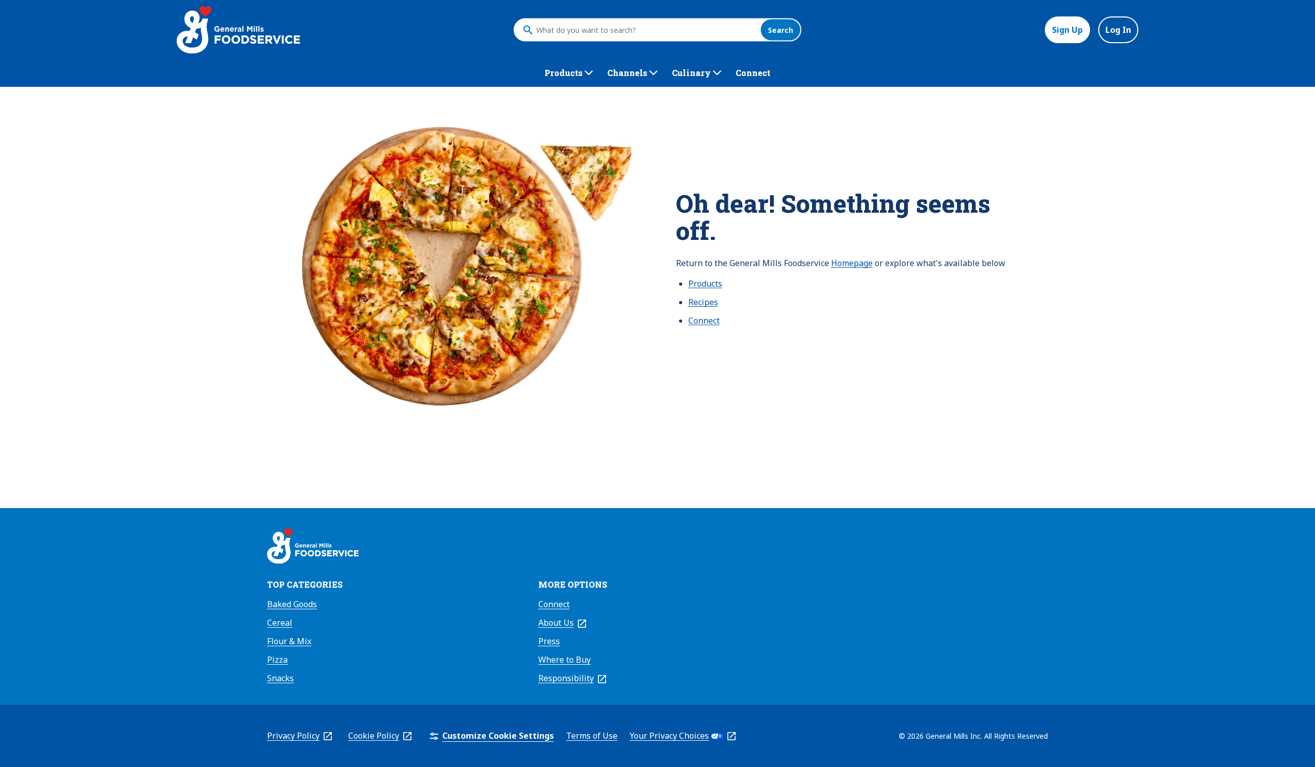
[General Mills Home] (313, 548)
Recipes (703, 302)
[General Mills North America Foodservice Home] (238, 29)
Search (780, 30)
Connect (704, 320)
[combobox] (645, 30)
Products (705, 283)
